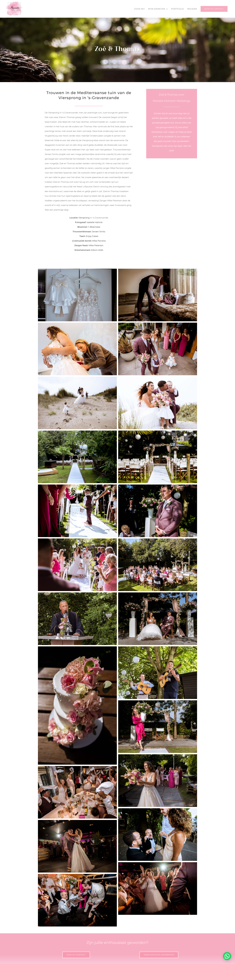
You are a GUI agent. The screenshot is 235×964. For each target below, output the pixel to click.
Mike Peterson (96, 245)
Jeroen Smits (98, 231)
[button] (227, 956)
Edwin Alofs (97, 250)
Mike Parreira (99, 240)
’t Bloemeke (94, 227)
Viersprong (83, 217)
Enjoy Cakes (92, 236)
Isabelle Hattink (95, 222)
